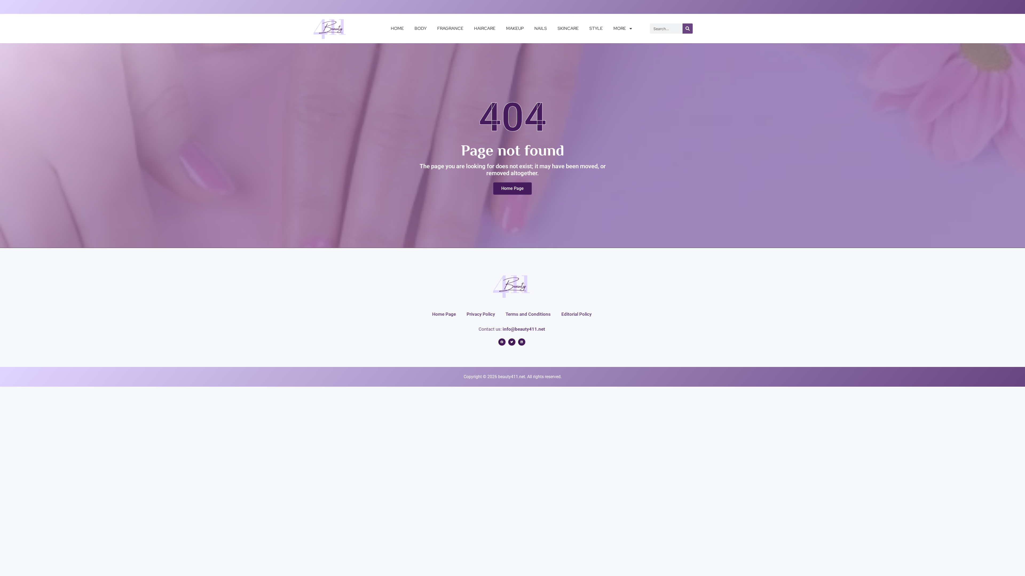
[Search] (688, 28)
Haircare (484, 28)
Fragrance (450, 28)
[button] (502, 342)
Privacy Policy (481, 314)
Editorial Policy (576, 314)
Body (421, 28)
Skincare (568, 28)
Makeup (515, 28)
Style (596, 28)
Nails (540, 28)
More (619, 28)
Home (397, 28)
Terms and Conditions (528, 314)
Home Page (444, 314)
